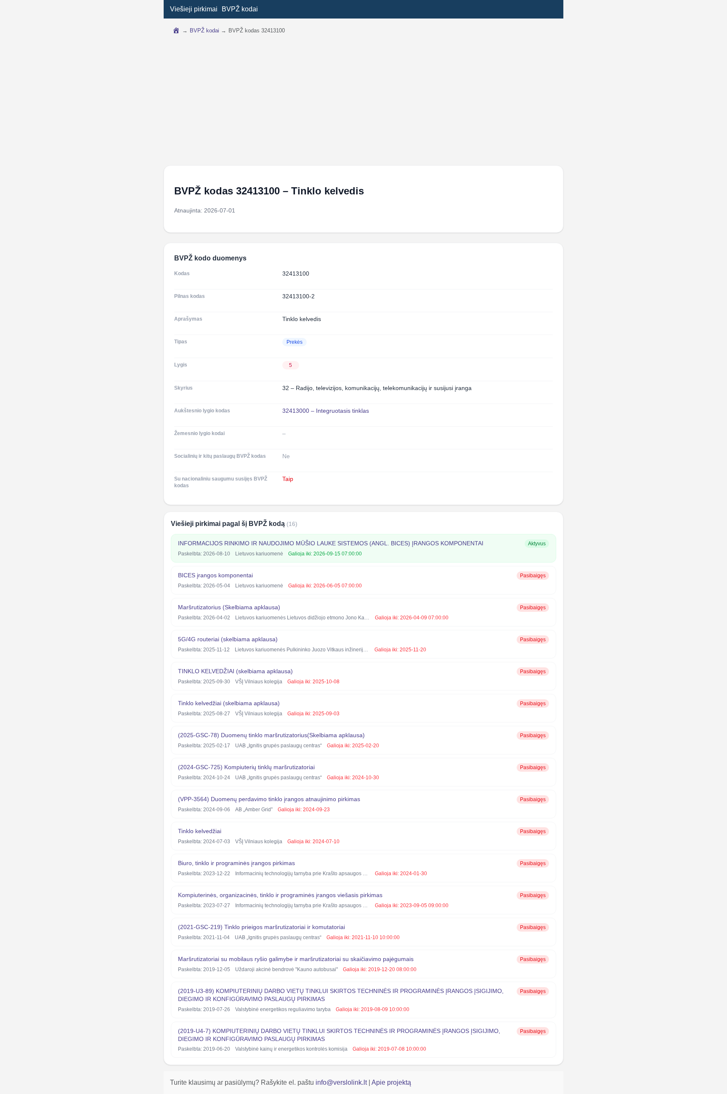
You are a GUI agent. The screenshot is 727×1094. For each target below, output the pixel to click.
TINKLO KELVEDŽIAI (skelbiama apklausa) (235, 671)
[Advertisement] (363, 102)
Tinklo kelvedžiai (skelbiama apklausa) (229, 703)
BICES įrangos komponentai (215, 575)
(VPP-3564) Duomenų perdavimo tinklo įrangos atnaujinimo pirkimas (269, 799)
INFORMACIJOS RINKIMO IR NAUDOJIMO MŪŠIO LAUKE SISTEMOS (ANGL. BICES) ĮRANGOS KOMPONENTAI (330, 543)
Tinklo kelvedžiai (199, 831)
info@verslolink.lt (342, 1082)
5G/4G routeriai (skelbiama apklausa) (228, 639)
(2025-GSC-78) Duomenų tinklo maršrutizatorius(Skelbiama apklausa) (271, 735)
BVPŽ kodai (240, 9)
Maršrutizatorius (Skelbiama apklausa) (229, 607)
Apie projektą (391, 1082)
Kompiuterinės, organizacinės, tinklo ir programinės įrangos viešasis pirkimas (280, 895)
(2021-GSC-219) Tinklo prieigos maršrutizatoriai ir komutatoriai (261, 927)
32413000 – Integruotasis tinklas (325, 410)
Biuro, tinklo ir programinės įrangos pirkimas (236, 863)
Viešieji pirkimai (194, 9)
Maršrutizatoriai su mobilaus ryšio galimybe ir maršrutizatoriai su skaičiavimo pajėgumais (296, 959)
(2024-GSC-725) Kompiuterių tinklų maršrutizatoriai (246, 767)
